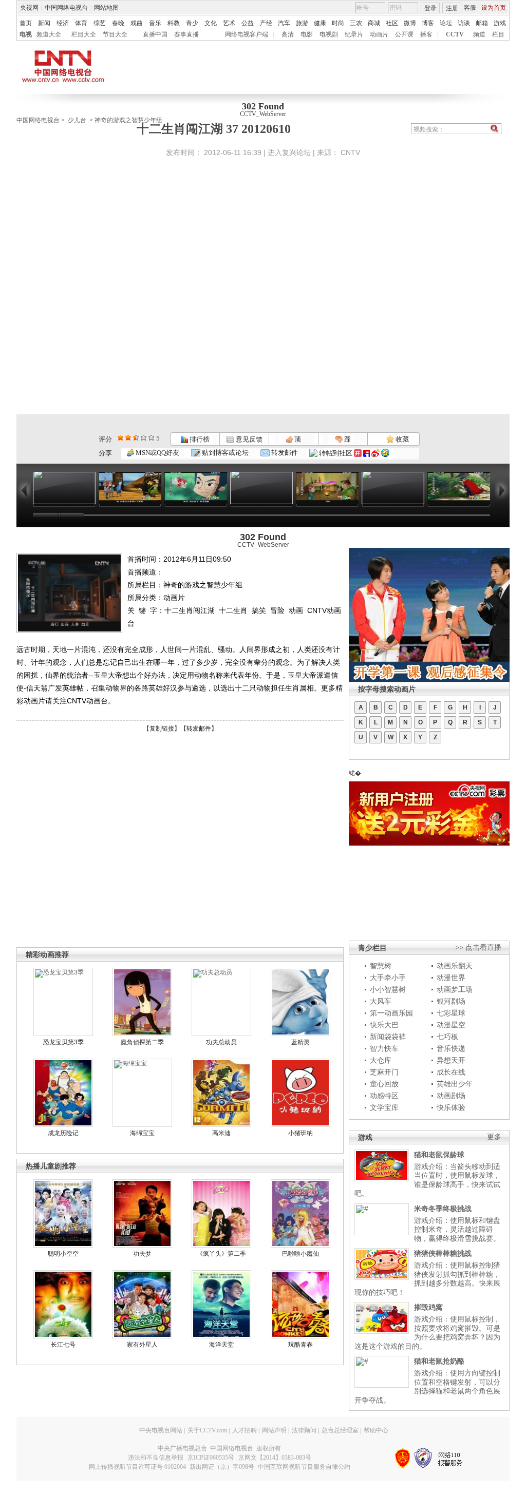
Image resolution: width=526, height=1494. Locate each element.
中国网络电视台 (66, 7)
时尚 (338, 23)
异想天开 (451, 1060)
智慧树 (380, 966)
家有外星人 (142, 1344)
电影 (306, 34)
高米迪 (221, 1133)
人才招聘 (244, 1430)
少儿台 (77, 120)
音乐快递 (451, 1048)
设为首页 (493, 7)
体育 (81, 23)
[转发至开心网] (358, 453)
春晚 (118, 23)
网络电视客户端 (246, 34)
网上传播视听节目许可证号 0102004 (137, 1466)
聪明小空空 (63, 1253)
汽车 (284, 23)
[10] (151, 437)
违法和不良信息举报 (155, 1457)
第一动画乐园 (391, 1013)
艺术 (229, 23)
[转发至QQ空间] (385, 453)
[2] (120, 437)
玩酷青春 (300, 1344)
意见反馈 (248, 439)
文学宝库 (384, 1107)
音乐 (155, 23)
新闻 (44, 23)
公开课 (404, 34)
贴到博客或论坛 (224, 452)
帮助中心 (376, 1430)
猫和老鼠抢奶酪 (439, 1361)
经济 (63, 23)
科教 (173, 23)
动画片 (379, 34)
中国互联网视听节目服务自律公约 (304, 1466)
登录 (430, 8)
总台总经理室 (340, 1430)
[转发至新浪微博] (375, 453)
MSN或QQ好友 (156, 452)
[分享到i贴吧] (366, 453)
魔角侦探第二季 (142, 1042)
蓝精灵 (300, 1042)
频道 (479, 34)
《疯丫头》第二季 (221, 1253)
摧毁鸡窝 (428, 1307)
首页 (26, 23)
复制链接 (161, 728)
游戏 (500, 23)
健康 (320, 23)
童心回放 (384, 1084)
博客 (428, 23)
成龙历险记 (63, 1133)
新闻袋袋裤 (388, 1036)
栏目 (498, 34)
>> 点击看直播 (478, 947)
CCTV (455, 34)
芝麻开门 (384, 1072)
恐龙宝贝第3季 (63, 1042)
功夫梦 (142, 1253)
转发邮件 (284, 452)
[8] (143, 437)
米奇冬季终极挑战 (443, 1208)
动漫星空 (451, 1025)
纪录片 (354, 34)
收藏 (401, 439)
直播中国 (155, 34)
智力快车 (384, 1048)
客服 (470, 7)
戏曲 (136, 23)
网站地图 (106, 7)
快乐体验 (451, 1107)
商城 (374, 23)
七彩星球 (451, 1013)
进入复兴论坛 (289, 152)
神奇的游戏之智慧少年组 (128, 120)
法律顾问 (304, 1430)
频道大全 (48, 34)
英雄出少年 (455, 1084)
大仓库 (380, 1060)
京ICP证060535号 (210, 1457)
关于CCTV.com (207, 1430)
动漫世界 (451, 977)
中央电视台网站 (160, 1430)
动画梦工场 (455, 989)
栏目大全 (83, 34)
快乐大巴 (384, 1025)
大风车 (380, 1001)
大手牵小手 (388, 977)
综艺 (99, 23)
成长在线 (451, 1072)
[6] (136, 437)
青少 (192, 23)
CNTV (350, 152)
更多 (494, 1137)
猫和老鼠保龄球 (439, 1155)
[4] (128, 437)
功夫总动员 (221, 1042)
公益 (247, 23)
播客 (426, 34)
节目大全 (115, 34)
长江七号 (63, 1344)
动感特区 (384, 1095)
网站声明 (274, 1430)
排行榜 (199, 439)
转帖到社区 (335, 453)
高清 (287, 34)
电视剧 (329, 34)
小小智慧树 (388, 989)
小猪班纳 (300, 1133)
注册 (452, 8)
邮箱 (482, 23)
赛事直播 (186, 34)
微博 (410, 23)
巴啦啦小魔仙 (300, 1253)
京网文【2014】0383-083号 (274, 1457)
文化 (210, 23)
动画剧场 (451, 1095)
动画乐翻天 (455, 966)
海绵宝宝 (142, 1133)
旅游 (302, 23)
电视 (26, 34)
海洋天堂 (221, 1344)
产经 (266, 23)
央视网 (29, 7)
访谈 (464, 23)
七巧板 (447, 1036)
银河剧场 (451, 1001)
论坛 (446, 23)
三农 (356, 23)
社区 (392, 23)
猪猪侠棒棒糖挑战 (443, 1253)
